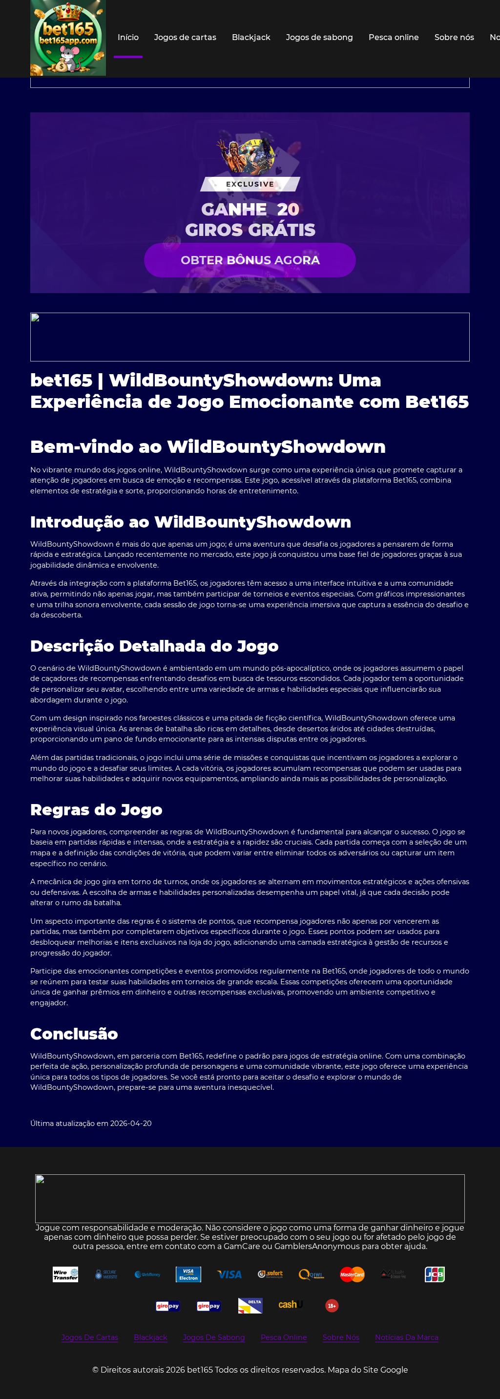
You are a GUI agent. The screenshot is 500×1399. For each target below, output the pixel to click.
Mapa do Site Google (368, 1370)
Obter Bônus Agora (250, 260)
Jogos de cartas (185, 37)
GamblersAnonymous (317, 1246)
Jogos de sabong (319, 37)
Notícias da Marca (406, 1337)
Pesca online (394, 37)
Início (128, 37)
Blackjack (251, 37)
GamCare (242, 1246)
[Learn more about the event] (250, 337)
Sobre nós (454, 37)
